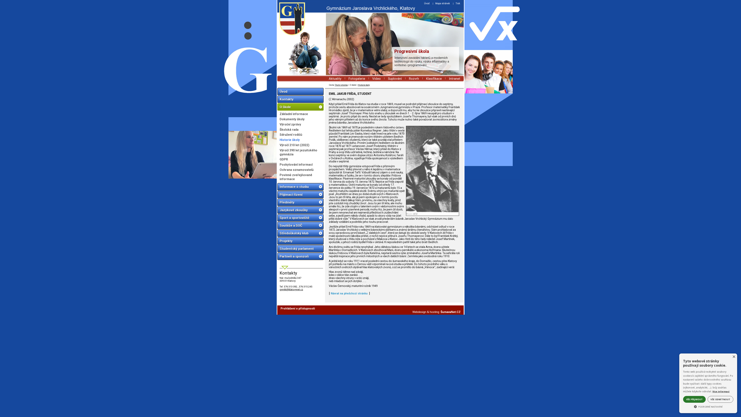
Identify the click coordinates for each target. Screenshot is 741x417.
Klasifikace (434, 78)
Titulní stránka (341, 85)
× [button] (733, 356)
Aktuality (335, 78)
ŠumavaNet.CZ (451, 312)
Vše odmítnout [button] (720, 399)
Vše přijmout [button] (694, 399)
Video (376, 78)
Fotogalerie (357, 78)
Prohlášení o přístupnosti (298, 308)
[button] (708, 406)
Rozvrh (414, 78)
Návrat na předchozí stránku (349, 293)
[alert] (708, 383)
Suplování (395, 78)
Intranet (454, 78)
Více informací (721, 391)
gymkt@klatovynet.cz (291, 289)
